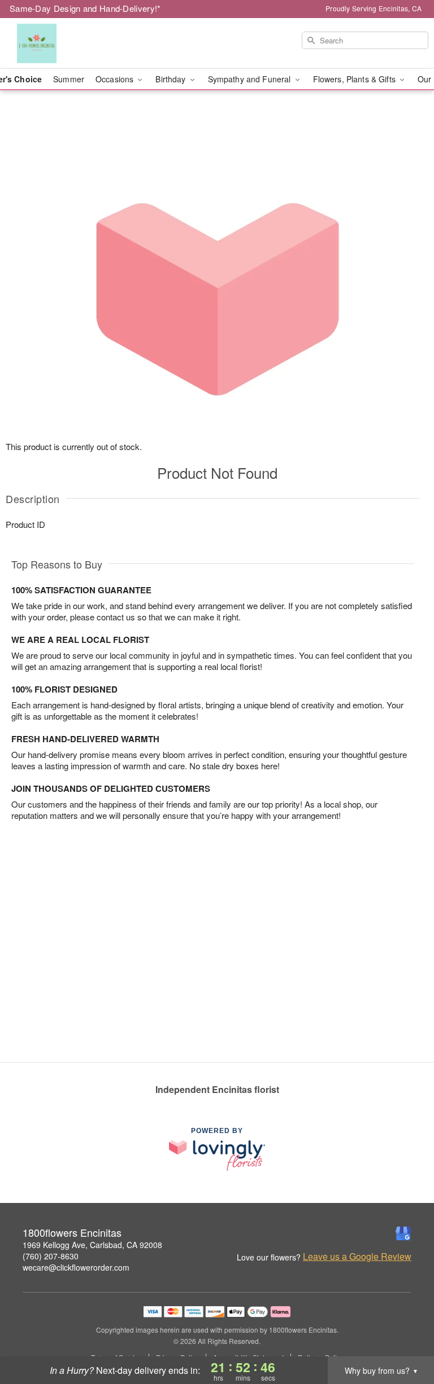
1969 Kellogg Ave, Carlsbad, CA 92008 (92, 1244)
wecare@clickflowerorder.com (76, 1267)
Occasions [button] (116, 79)
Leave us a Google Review (357, 1256)
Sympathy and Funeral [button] (250, 79)
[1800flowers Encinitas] (74, 43)
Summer (68, 79)
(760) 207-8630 (51, 1256)
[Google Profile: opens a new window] (403, 1233)
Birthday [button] (171, 79)
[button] (404, 1336)
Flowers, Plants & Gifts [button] (355, 79)
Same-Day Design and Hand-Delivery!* (85, 8)
